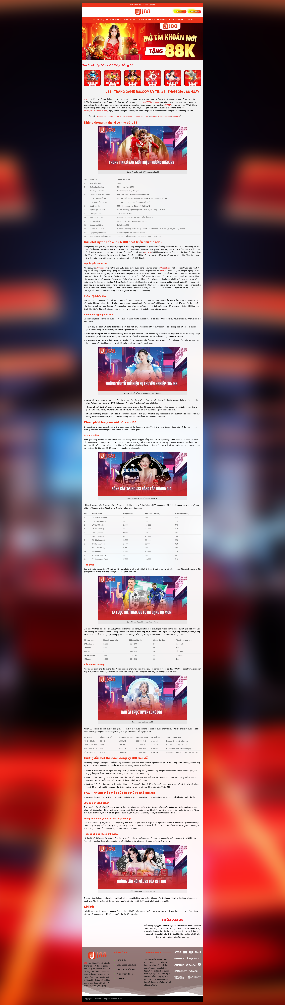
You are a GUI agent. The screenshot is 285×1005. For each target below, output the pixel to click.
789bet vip (101, 116)
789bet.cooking (163, 116)
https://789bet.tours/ (149, 102)
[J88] (142, 12)
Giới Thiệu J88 (102, 20)
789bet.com (101, 268)
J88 (93, 20)
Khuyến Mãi (180, 20)
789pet (153, 116)
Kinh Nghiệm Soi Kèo (165, 20)
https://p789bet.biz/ (125, 116)
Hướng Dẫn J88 (116, 20)
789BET (167, 105)
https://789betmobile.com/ (96, 111)
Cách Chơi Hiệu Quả (146, 20)
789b (147, 116)
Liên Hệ (190, 20)
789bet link (138, 116)
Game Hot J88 (129, 20)
